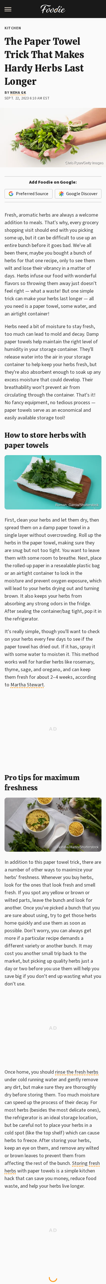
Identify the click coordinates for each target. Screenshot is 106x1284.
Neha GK (18, 92)
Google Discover (82, 194)
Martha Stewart (27, 684)
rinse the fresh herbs (76, 1072)
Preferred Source (32, 194)
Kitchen (13, 28)
